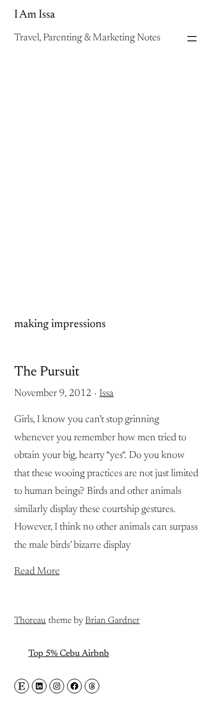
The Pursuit (47, 372)
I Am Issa (34, 14)
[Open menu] (192, 39)
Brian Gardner (112, 620)
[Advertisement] (106, 171)
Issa (106, 394)
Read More (37, 572)
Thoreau (30, 620)
